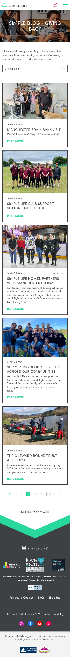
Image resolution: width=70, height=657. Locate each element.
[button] (65, 5)
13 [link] (55, 494)
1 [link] (15, 494)
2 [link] (21, 494)
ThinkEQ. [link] (57, 614)
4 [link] (35, 494)
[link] (15, 5)
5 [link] (41, 494)
